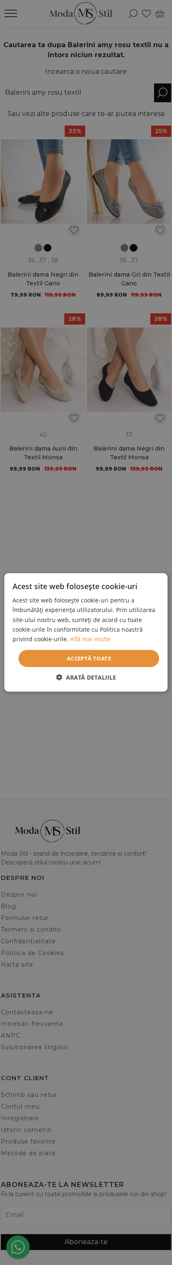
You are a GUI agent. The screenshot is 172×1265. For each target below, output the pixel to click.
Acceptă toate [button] (89, 658)
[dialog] (86, 632)
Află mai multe (90, 639)
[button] (86, 677)
